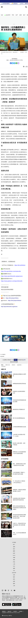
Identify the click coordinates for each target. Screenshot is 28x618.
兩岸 (24, 15)
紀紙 (14, 574)
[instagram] (2, 590)
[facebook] (5, 590)
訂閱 (24, 359)
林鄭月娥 (7, 364)
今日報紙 (14, 542)
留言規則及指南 (2, 356)
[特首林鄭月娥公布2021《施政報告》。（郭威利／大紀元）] (14, 41)
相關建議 (4, 611)
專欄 (14, 557)
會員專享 (8, 15)
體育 (14, 577)
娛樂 (14, 581)
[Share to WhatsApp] (16, 63)
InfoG (14, 555)
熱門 (17, 15)
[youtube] (14, 590)
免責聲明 (15, 611)
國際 (14, 551)
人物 (14, 564)
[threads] (8, 590)
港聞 (20, 15)
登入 (16, 359)
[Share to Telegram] (14, 63)
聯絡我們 (9, 611)
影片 (14, 544)
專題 (14, 559)
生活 (14, 566)
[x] (11, 590)
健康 (14, 568)
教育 (14, 579)
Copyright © (4, 612)
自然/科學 (14, 572)
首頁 (2, 15)
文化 (14, 570)
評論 (14, 561)
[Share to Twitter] (12, 63)
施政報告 (19, 364)
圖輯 (14, 583)
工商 (14, 585)
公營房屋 (3, 366)
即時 (13, 15)
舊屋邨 (13, 364)
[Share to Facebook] (11, 63)
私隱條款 (20, 611)
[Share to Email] (18, 63)
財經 (14, 553)
